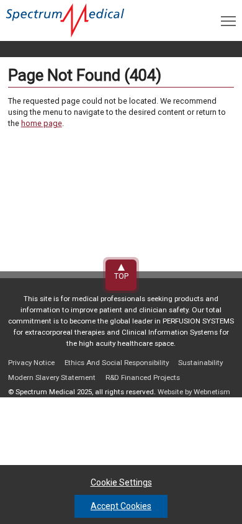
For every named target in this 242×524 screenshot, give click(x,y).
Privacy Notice (31, 362)
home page (41, 123)
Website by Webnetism (194, 391)
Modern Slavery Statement (52, 377)
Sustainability (200, 362)
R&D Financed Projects (142, 377)
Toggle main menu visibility (228, 20)
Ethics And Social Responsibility (117, 362)
